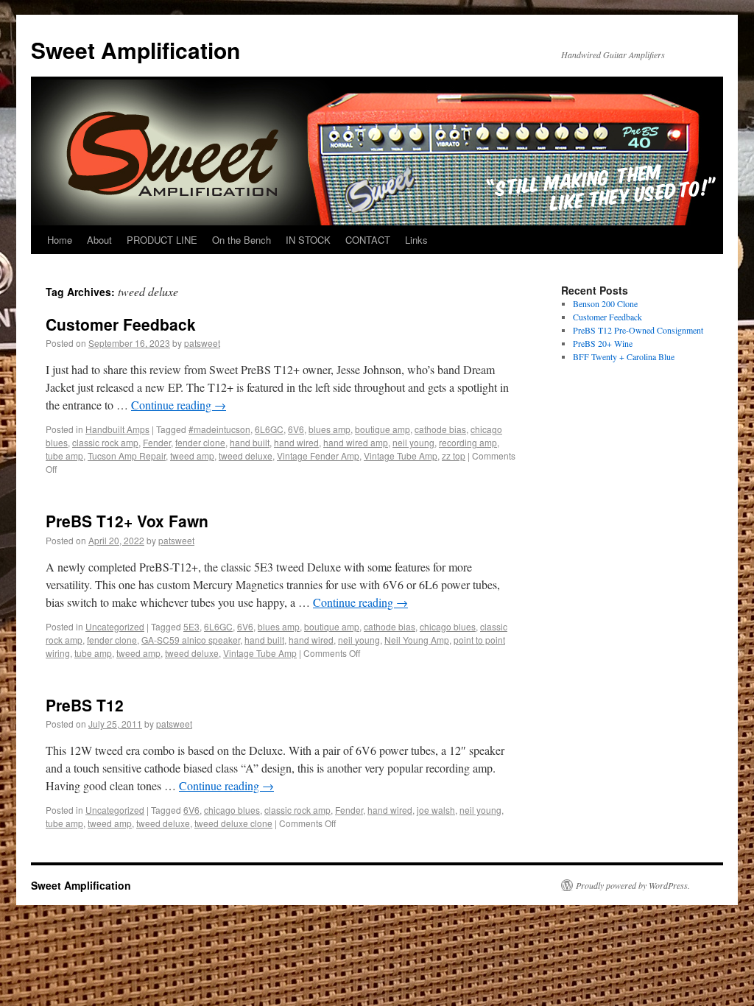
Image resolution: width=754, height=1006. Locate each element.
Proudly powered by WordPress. (633, 885)
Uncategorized (114, 626)
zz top (453, 455)
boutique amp (382, 429)
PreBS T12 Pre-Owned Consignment (638, 330)
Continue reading (178, 404)
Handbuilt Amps (117, 429)
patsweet (202, 343)
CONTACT (367, 240)
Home (59, 240)
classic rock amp (105, 442)
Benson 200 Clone (605, 303)
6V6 (296, 429)
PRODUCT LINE (162, 240)
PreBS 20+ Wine (603, 343)
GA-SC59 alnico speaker (190, 639)
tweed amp (192, 455)
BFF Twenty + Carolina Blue (623, 356)
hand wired (296, 442)
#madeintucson (219, 429)
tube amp (64, 455)
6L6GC (269, 429)
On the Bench (241, 240)
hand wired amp (355, 442)
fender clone (200, 442)
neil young (413, 442)
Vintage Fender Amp (318, 455)
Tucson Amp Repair (127, 455)
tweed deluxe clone (233, 823)
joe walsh (436, 809)
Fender (157, 442)
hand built (249, 442)
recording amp (468, 442)
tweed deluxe (245, 455)
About (99, 240)
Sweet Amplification (135, 50)
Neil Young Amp (416, 639)
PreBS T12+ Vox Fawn (127, 521)
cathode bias (440, 429)
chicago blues (448, 626)
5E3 (191, 626)
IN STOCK (308, 240)
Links (416, 240)
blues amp (329, 429)
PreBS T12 (85, 705)
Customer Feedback (121, 324)
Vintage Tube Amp (400, 455)
